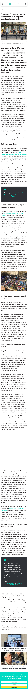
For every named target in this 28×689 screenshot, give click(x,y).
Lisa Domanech (6, 43)
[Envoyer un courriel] (10, 43)
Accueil (5, 10)
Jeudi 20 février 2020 (16, 583)
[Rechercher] (2, 4)
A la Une (10, 10)
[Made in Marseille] (14, 3)
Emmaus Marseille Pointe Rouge (14, 582)
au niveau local (10, 353)
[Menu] (25, 4)
